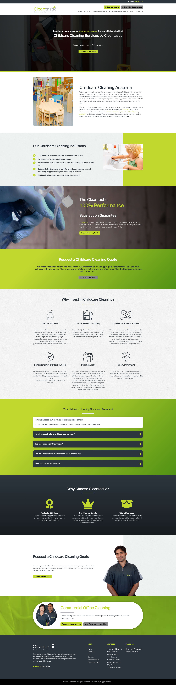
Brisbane (117, 112)
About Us (87, 11)
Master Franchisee (132, 651)
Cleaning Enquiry (113, 7)
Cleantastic (126, 109)
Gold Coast (125, 112)
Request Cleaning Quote (90, 233)
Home (80, 11)
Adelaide (82, 114)
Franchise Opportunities (133, 7)
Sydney (135, 112)
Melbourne (110, 112)
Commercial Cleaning (114, 649)
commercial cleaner (88, 31)
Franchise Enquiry (94, 659)
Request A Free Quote (88, 51)
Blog (131, 11)
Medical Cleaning (113, 654)
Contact (138, 11)
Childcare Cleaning (113, 659)
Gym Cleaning (112, 657)
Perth (131, 112)
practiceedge (107, 682)
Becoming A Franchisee (133, 649)
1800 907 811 (138, 1)
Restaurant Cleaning (114, 662)
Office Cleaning (112, 651)
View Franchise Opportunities (96, 624)
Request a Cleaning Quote (71, 624)
